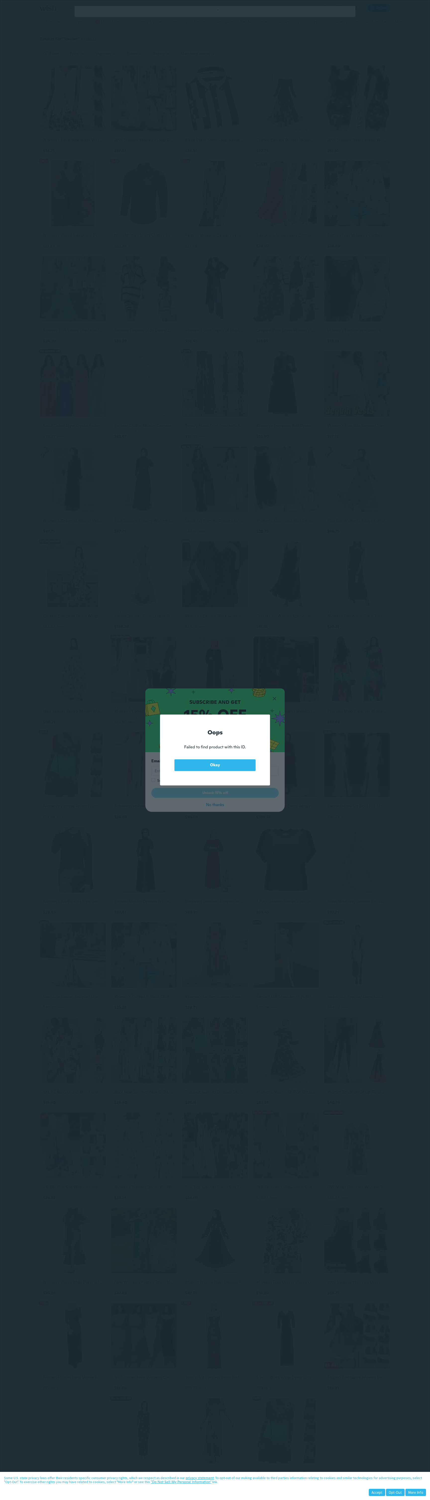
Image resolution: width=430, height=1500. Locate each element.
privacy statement (200, 1478)
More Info (415, 1492)
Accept (377, 1492)
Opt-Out (395, 1492)
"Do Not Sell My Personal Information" (181, 1482)
